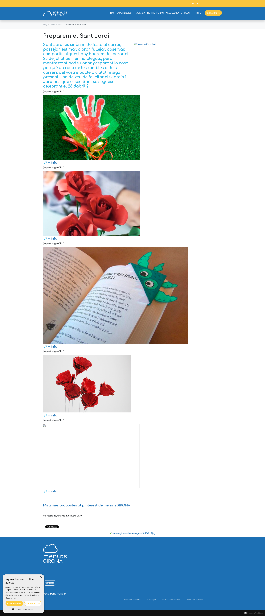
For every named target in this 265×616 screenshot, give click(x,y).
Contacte (49, 583)
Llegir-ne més (11, 598)
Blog (45, 24)
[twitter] (48, 3)
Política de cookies (194, 600)
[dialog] (23, 593)
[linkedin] (53, 3)
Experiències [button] (124, 13)
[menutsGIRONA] (55, 13)
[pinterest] (61, 3)
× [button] (41, 577)
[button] (23, 609)
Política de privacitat (132, 600)
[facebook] (44, 3)
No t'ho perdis (155, 13)
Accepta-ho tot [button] (14, 603)
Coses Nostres (56, 24)
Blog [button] (187, 13)
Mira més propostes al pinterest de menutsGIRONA (86, 505)
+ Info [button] (198, 13)
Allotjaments (174, 13)
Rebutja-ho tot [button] (32, 603)
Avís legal (151, 600)
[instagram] (57, 3)
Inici (111, 13)
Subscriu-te (213, 13)
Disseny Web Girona (255, 613)
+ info (52, 162)
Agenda (141, 13)
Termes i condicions (171, 600)
